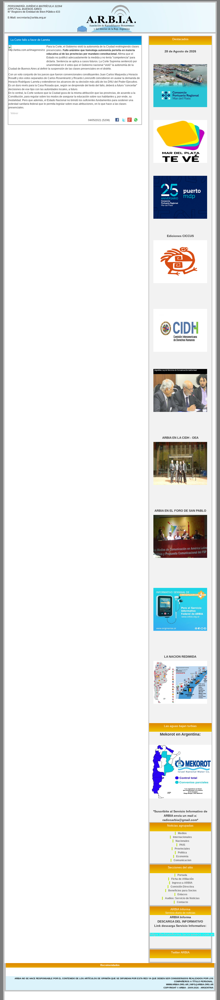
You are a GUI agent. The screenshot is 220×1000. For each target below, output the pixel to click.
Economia (182, 856)
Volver (14, 113)
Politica (182, 852)
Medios (182, 833)
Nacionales (182, 840)
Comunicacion (182, 860)
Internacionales (182, 837)
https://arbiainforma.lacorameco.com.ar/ (182, 934)
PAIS (182, 844)
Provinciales (182, 848)
